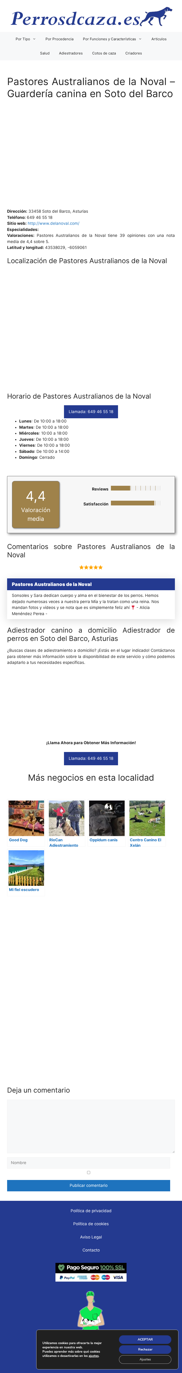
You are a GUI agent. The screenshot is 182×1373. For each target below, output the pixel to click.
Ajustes (145, 1359)
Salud (45, 53)
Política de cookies (91, 1223)
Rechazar (145, 1349)
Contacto (91, 1250)
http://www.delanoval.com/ (53, 223)
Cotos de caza (104, 53)
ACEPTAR (145, 1339)
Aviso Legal (91, 1237)
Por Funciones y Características (109, 39)
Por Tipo (23, 39)
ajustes (94, 1356)
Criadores (133, 53)
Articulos (159, 39)
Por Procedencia (59, 39)
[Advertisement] (91, 156)
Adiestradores (71, 53)
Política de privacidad (91, 1210)
